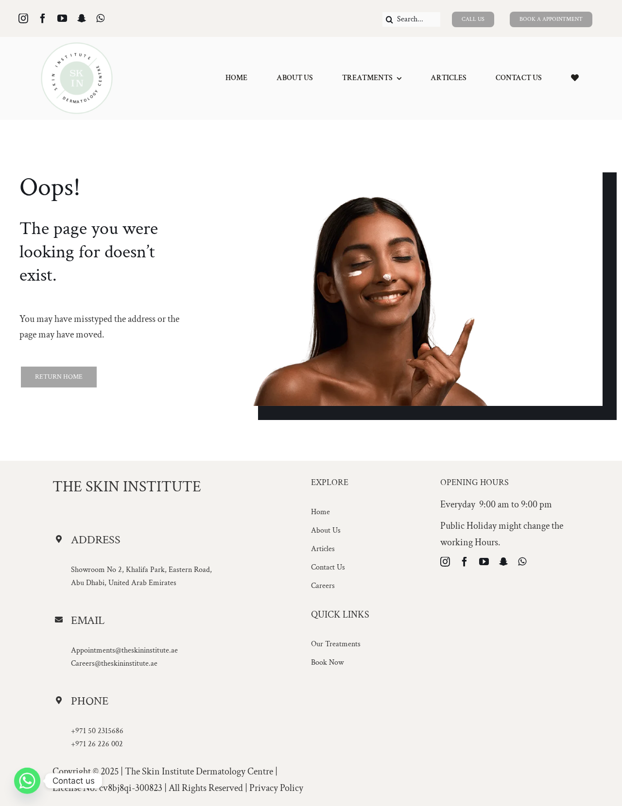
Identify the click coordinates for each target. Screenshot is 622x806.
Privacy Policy (276, 788)
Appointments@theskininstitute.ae (124, 650)
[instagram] (23, 18)
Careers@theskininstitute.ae (114, 663)
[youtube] (62, 18)
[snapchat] (81, 18)
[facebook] (43, 18)
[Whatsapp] (27, 781)
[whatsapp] (100, 18)
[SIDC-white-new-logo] (76, 46)
